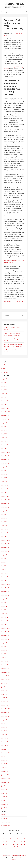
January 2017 (4, 775)
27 (10, 846)
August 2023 (4, 511)
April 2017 (4, 767)
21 (14, 844)
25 (3, 846)
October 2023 (5, 503)
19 (6, 844)
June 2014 (4, 808)
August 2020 (4, 643)
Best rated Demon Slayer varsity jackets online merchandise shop (8, 301)
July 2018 (3, 723)
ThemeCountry (14, 859)
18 (3, 844)
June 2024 (4, 474)
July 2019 (3, 687)
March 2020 (4, 661)
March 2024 (4, 485)
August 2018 (4, 720)
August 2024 (4, 467)
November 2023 (5, 500)
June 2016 (4, 789)
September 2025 (5, 419)
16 (21, 841)
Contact (3, 368)
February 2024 (5, 489)
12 (6, 841)
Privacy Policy (5, 372)
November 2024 (5, 456)
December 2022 (5, 540)
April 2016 (4, 797)
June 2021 (4, 606)
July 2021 (3, 602)
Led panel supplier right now (20, 301)
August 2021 (4, 599)
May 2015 (4, 800)
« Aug (2, 849)
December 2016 (5, 778)
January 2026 (4, 404)
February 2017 (5, 771)
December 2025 (5, 408)
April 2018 (4, 734)
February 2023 (5, 533)
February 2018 (5, 742)
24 (24, 844)
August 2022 (4, 555)
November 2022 (5, 544)
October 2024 (5, 459)
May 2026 (4, 390)
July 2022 (3, 558)
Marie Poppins (19, 33)
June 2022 (4, 562)
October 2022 (5, 547)
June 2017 (4, 760)
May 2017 (4, 764)
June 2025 (4, 430)
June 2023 (4, 518)
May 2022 (4, 566)
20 (10, 844)
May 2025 (4, 434)
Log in (3, 814)
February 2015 (5, 804)
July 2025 (3, 426)
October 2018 (5, 712)
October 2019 (5, 676)
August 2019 (4, 683)
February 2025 (5, 445)
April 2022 (4, 569)
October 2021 (5, 591)
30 (21, 846)
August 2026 (4, 379)
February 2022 (5, 577)
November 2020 (5, 632)
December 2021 (5, 584)
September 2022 (5, 551)
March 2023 (4, 529)
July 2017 (3, 756)
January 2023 (4, 536)
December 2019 (5, 668)
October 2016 (5, 782)
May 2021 (4, 610)
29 (17, 846)
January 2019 (4, 705)
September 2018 (5, 716)
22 (17, 844)
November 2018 (5, 709)
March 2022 (4, 573)
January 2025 (4, 448)
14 (14, 841)
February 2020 (5, 665)
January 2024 (4, 492)
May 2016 (4, 793)
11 (3, 841)
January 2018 (4, 745)
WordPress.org (5, 825)
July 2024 (3, 470)
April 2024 (4, 481)
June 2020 (4, 650)
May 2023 (4, 522)
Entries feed (4, 818)
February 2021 (5, 621)
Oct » (6, 849)
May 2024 (4, 478)
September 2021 (5, 595)
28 (14, 846)
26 (6, 846)
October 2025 (5, 415)
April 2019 (4, 698)
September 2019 (5, 679)
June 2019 (4, 690)
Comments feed (5, 822)
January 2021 (4, 624)
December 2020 (5, 628)
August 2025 (4, 423)
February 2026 (5, 401)
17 (24, 841)
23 (21, 844)
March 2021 (4, 617)
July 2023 (3, 514)
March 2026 (4, 397)
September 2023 (5, 507)
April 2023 (4, 525)
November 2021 (5, 588)
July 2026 (3, 382)
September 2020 (5, 639)
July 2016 (3, 786)
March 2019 (4, 701)
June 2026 (4, 386)
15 (17, 841)
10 (24, 839)
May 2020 (4, 654)
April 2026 (4, 393)
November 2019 (5, 672)
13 (10, 841)
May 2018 (4, 731)
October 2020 (5, 635)
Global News (14, 4)
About (3, 365)
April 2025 (4, 437)
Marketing (6, 35)
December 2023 (5, 496)
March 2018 (4, 738)
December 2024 (5, 452)
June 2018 (4, 727)
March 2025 (4, 441)
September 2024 (5, 463)
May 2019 (4, 694)
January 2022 (4, 580)
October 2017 (5, 749)
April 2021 (4, 613)
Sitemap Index (22, 855)
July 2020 (3, 646)
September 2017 (5, 753)
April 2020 (4, 657)
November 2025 (5, 412)
